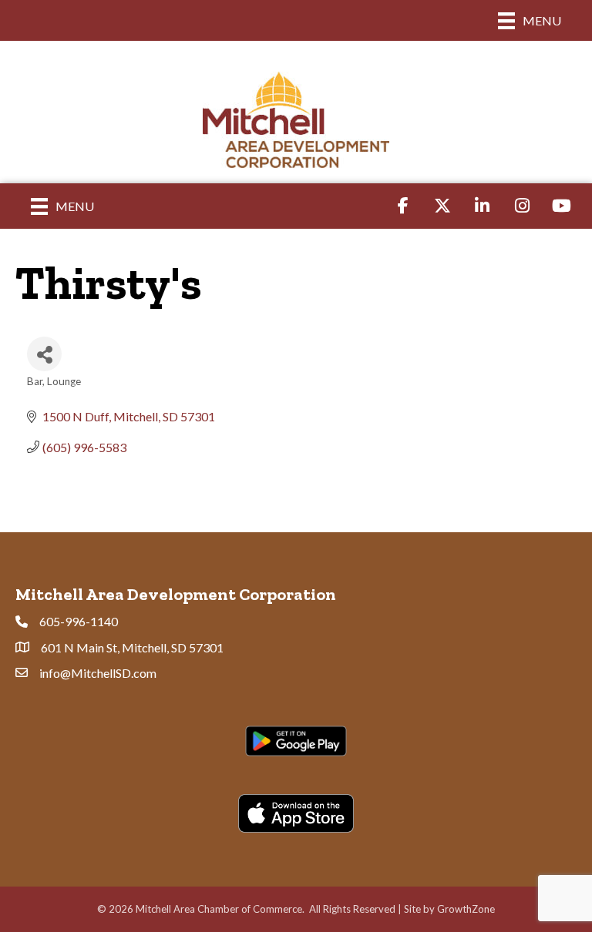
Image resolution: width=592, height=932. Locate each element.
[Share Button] (44, 354)
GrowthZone (466, 909)
